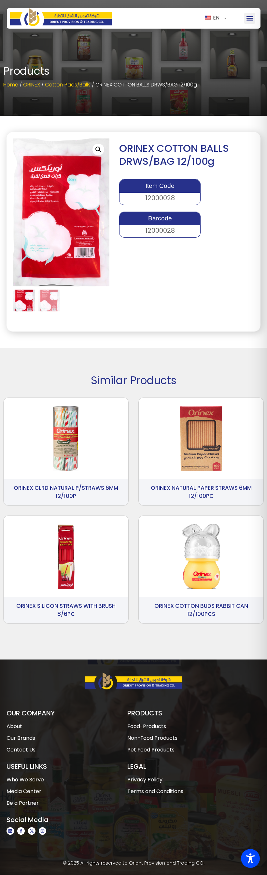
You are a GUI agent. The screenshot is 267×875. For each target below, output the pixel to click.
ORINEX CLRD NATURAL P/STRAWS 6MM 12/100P (66, 492)
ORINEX (31, 84)
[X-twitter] (31, 831)
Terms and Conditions (155, 791)
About (14, 726)
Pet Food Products (151, 749)
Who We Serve (25, 779)
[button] (249, 18)
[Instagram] (42, 831)
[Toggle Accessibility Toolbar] (250, 858)
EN (215, 17)
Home (10, 84)
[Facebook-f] (21, 831)
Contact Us (21, 749)
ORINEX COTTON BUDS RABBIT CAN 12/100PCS (201, 610)
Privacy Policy (144, 779)
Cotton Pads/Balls (68, 84)
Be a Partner (23, 803)
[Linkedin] (10, 831)
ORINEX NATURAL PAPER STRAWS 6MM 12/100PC (201, 492)
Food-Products (146, 726)
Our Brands (21, 738)
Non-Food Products (152, 738)
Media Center (24, 791)
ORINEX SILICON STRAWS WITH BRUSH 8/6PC (66, 610)
